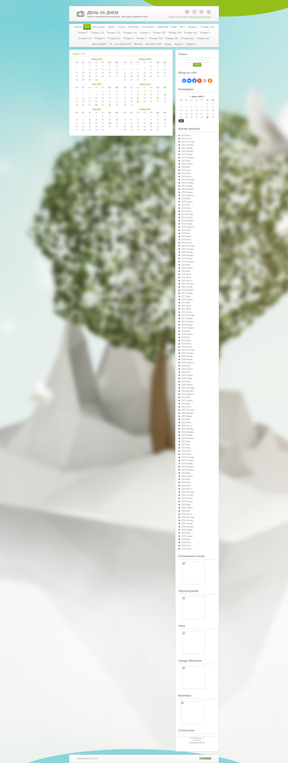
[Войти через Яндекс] (199, 80)
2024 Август (186, 489)
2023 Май (185, 444)
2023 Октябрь (187, 460)
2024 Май (185, 479)
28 (96, 105)
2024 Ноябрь (187, 498)
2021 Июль (186, 407)
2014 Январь (187, 192)
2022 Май (185, 419)
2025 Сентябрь (188, 517)
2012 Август (186, 138)
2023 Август (186, 454)
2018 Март (186, 331)
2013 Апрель (187, 164)
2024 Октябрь (187, 495)
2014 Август (186, 211)
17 (138, 98)
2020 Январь (187, 378)
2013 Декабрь (187, 189)
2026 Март (186, 533)
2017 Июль (186, 309)
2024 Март (186, 473)
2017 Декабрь (187, 321)
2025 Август (186, 514)
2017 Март (186, 296)
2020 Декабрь (187, 391)
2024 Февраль (187, 470)
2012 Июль (186, 135)
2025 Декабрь (187, 526)
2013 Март (186, 161)
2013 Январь (187, 154)
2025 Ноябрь (187, 523)
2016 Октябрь (187, 284)
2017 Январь (187, 293)
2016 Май (185, 271)
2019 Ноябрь (187, 375)
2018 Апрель (187, 334)
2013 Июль (186, 173)
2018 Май (185, 337)
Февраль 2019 (145, 59)
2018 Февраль (187, 328)
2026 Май (185, 539)
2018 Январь (187, 325)
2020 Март (186, 381)
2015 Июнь (186, 236)
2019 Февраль (187, 362)
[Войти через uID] (184, 80)
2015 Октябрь (187, 249)
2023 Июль (186, 451)
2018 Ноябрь (187, 356)
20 (158, 98)
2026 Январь (187, 530)
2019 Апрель (187, 369)
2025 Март (186, 504)
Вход (209, 17)
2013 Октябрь (187, 183)
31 (96, 80)
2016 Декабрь (187, 290)
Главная (75, 54)
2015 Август (186, 243)
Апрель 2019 (145, 84)
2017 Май (185, 303)
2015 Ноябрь (187, 252)
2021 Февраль (187, 394)
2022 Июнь (186, 422)
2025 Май (185, 511)
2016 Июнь (186, 274)
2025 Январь (187, 501)
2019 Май (185, 372)
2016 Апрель (187, 268)
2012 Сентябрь (188, 142)
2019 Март (186, 366)
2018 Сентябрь (188, 350)
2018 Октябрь (187, 353)
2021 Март (186, 397)
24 (138, 101)
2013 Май (185, 167)
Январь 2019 (96, 59)
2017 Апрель (187, 299)
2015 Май (185, 233)
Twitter (187, 11)
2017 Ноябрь (187, 318)
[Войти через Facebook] (194, 80)
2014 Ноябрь (187, 217)
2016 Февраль (187, 261)
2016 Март (186, 265)
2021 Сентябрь (188, 410)
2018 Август (186, 347)
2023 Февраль (187, 438)
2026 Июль (186, 545)
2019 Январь (187, 359)
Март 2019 (96, 84)
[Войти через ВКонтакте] (189, 80)
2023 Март (186, 441)
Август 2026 (197, 97)
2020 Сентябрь (188, 388)
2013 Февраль (187, 157)
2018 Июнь (186, 340)
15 (151, 123)
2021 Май (185, 403)
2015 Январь (187, 224)
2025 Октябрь (187, 520)
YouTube (208, 11)
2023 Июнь (186, 448)
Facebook (194, 11)
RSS (204, 17)
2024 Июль (186, 485)
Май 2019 (97, 109)
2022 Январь (187, 416)
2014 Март (186, 198)
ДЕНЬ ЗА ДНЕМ (102, 12)
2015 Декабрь (187, 255)
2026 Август (186, 549)
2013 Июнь (186, 170)
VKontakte (201, 11)
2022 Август (186, 426)
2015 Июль (186, 239)
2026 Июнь (186, 542)
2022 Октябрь (187, 429)
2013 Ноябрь (187, 186)
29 (207, 117)
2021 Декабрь (187, 413)
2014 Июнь (186, 208)
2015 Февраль (187, 227)
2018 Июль (186, 344)
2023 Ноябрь (187, 463)
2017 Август (186, 312)
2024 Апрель (187, 476)
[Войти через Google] (204, 80)
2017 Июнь (186, 306)
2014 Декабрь (187, 220)
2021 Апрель (187, 400)
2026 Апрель (187, 536)
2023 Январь (187, 435)
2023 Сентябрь (188, 457)
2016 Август (186, 280)
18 (110, 123)
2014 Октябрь (187, 214)
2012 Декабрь (187, 151)
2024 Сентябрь (188, 492)
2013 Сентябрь (188, 179)
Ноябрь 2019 (145, 109)
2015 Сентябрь (188, 246)
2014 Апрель (187, 202)
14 (165, 94)
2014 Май (185, 205)
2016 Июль (186, 277)
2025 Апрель (187, 508)
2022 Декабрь (187, 432)
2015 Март (186, 230)
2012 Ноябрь (187, 148)
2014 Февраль (187, 195)
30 (110, 105)
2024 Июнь (186, 482)
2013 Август (186, 176)
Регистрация (195, 17)
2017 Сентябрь (188, 315)
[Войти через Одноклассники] (210, 80)
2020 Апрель (187, 385)
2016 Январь (187, 258)
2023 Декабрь (187, 467)
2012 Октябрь (187, 145)
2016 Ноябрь (187, 287)
